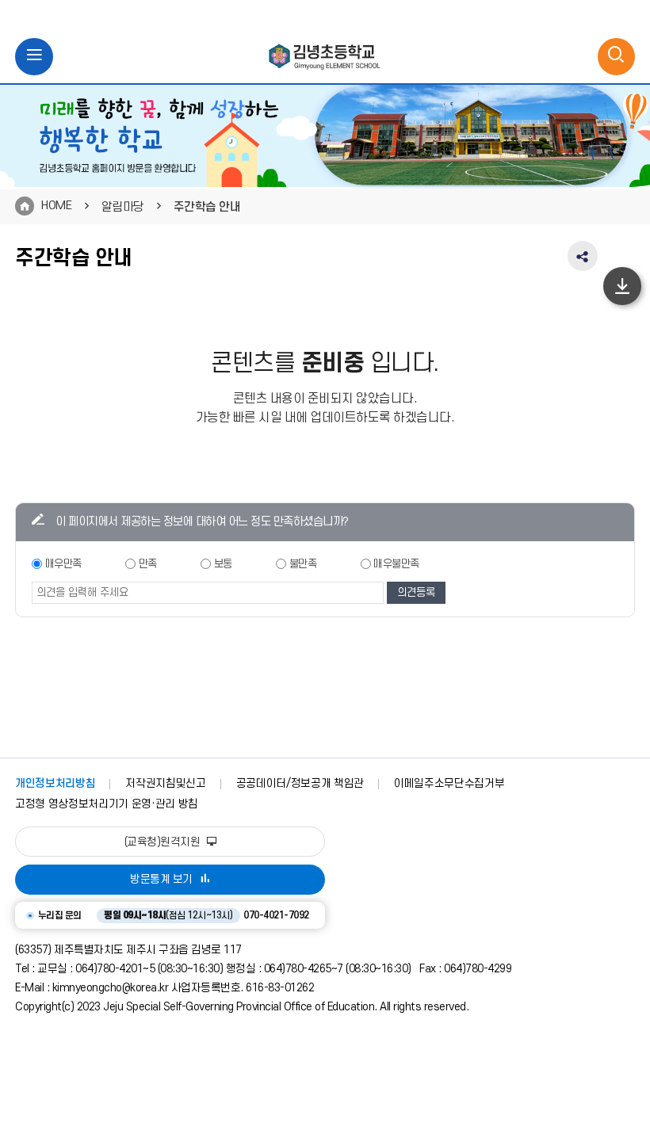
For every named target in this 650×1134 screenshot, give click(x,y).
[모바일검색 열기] (617, 57)
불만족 (303, 564)
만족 (148, 564)
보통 (223, 564)
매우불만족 (396, 564)
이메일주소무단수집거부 (449, 783)
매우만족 (63, 564)
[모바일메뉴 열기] (34, 57)
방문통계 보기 (161, 879)
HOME (56, 205)
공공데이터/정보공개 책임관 (300, 783)
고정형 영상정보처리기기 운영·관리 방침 (106, 804)
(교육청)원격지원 (163, 842)
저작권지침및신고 (165, 783)
